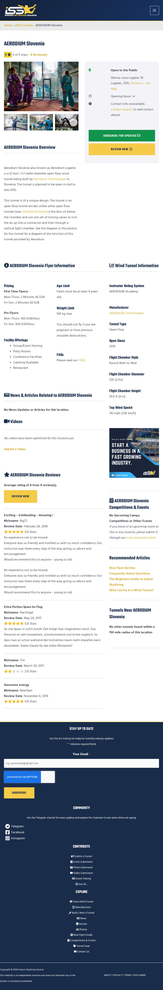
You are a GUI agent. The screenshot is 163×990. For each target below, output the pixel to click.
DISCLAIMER (139, 975)
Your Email (81, 754)
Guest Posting (83, 878)
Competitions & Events (83, 940)
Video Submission (83, 873)
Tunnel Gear (83, 946)
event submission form (141, 538)
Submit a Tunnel (83, 856)
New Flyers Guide (82, 935)
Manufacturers (83, 907)
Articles (82, 924)
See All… (83, 884)
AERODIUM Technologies (126, 313)
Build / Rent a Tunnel (82, 913)
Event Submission (83, 862)
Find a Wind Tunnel (82, 901)
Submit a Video (15, 449)
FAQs (81, 360)
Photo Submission (83, 867)
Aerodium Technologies (50, 179)
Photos (83, 929)
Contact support (121, 109)
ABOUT (107, 975)
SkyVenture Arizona (35, 212)
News (83, 918)
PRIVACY (117, 975)
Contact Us (83, 951)
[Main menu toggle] (154, 10)
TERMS (127, 975)
